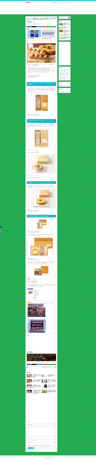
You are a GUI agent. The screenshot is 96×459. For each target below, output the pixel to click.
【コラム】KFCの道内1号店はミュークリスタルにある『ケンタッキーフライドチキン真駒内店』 (41, 303)
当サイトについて (51, 456)
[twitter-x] (67, 0)
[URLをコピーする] (53, 26)
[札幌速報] (28, 2)
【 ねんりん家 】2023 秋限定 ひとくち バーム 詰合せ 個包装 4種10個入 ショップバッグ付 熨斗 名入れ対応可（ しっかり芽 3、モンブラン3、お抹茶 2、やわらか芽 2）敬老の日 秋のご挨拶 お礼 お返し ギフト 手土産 (36, 293)
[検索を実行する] (69, 17)
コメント (29, 427)
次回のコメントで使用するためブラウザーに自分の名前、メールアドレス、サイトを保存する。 (40, 445)
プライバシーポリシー (45, 456)
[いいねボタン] (28, 335)
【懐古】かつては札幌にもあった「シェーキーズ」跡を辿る (36, 318)
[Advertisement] (48, 9)
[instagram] (68, 0)
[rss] (69, 0)
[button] (29, 26)
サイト (28, 442)
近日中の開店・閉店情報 (62, 72)
